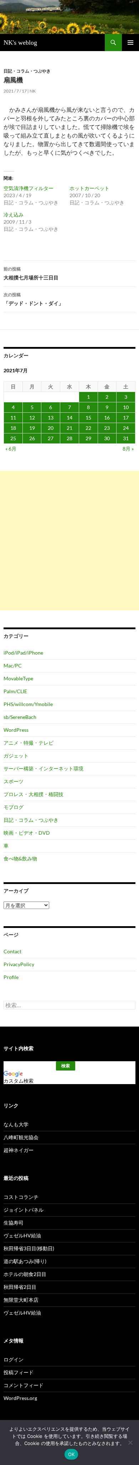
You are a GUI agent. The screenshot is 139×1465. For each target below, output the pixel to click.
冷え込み (14, 215)
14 (69, 417)
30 (107, 438)
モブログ (14, 807)
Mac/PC (13, 665)
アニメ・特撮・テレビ (28, 743)
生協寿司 (14, 1223)
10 (126, 407)
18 (13, 428)
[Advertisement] (69, 540)
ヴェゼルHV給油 (22, 1235)
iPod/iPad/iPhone (23, 653)
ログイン (14, 1359)
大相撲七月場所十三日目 (31, 273)
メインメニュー (130, 42)
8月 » (128, 449)
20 (50, 428)
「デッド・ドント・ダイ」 (33, 299)
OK (71, 1454)
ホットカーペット (89, 188)
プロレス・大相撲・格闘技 (33, 794)
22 (88, 428)
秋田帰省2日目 (20, 1287)
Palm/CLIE (15, 691)
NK (33, 91)
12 (32, 417)
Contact (12, 951)
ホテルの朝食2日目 (25, 1274)
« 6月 (10, 449)
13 (50, 417)
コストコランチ (21, 1197)
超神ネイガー (19, 1150)
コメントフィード (23, 1385)
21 (69, 428)
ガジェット (16, 756)
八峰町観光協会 (21, 1137)
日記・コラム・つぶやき (27, 71)
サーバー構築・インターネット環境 (43, 768)
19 (32, 428)
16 (107, 417)
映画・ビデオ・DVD (27, 833)
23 (107, 428)
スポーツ (14, 781)
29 (88, 438)
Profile (11, 977)
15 (88, 417)
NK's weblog (20, 42)
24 (126, 428)
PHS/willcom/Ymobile (28, 704)
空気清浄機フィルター (28, 188)
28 (69, 438)
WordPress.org (20, 1398)
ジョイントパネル (23, 1210)
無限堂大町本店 (21, 1300)
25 (13, 438)
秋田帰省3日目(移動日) (29, 1248)
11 (13, 417)
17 (126, 417)
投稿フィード (19, 1372)
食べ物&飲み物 (20, 858)
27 (50, 438)
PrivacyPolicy (19, 964)
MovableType (18, 678)
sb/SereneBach (20, 717)
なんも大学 (16, 1124)
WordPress (16, 730)
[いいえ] (130, 1442)
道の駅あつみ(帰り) (25, 1261)
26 (32, 438)
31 (126, 438)
